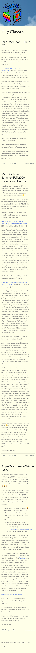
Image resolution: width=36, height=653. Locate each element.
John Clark (13, 163)
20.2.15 (3, 630)
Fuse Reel (22, 558)
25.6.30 (3, 163)
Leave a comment (30, 163)
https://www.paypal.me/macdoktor (20, 529)
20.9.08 (3, 455)
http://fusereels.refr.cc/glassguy (11, 594)
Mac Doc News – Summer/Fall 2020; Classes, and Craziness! (15, 177)
